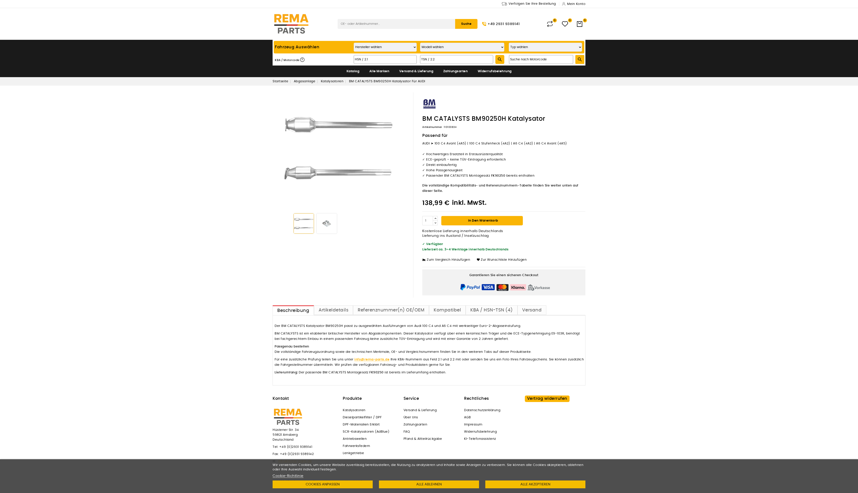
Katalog (353, 71)
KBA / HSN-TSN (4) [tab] (491, 310)
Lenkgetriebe (353, 453)
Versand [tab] (532, 310)
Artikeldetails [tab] (333, 310)
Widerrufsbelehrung (495, 71)
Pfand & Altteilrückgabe (423, 438)
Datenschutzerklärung (482, 410)
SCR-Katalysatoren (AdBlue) (366, 431)
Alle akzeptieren (535, 484)
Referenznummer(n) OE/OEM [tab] (391, 310)
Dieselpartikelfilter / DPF (362, 417)
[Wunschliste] (565, 24)
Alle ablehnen (429, 484)
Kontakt (281, 399)
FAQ (407, 431)
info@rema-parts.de (371, 359)
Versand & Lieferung (416, 71)
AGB (467, 417)
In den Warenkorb (482, 220)
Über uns (411, 417)
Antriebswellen (355, 438)
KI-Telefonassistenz (480, 438)
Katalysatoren (354, 410)
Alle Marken (379, 71)
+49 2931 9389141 (504, 24)
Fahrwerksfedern (356, 446)
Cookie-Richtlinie (288, 476)
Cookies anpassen (323, 484)
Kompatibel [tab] (447, 310)
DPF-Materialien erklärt (361, 424)
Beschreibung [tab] (293, 310)
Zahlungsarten (455, 71)
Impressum (473, 424)
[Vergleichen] (550, 24)
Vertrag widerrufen (547, 399)
